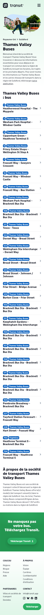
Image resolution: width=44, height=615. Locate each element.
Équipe (26, 568)
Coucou (7, 560)
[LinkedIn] (36, 598)
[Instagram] (24, 598)
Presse (6, 572)
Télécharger (32, 606)
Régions (6, 565)
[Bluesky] (28, 598)
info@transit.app (30, 593)
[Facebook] (32, 598)
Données (7, 600)
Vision (25, 565)
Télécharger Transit (20, 541)
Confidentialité (30, 575)
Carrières (27, 572)
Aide (5, 575)
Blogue (6, 568)
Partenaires (9, 588)
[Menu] (39, 5)
